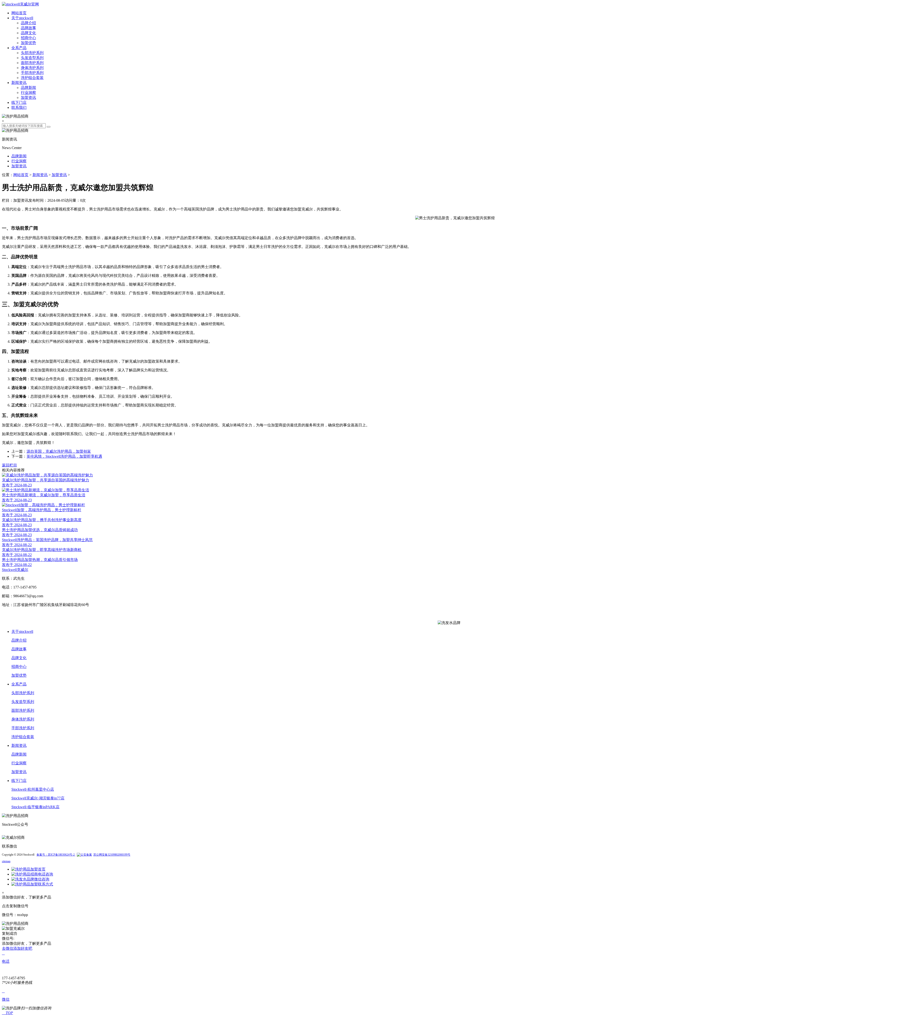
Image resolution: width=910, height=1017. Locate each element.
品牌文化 (28, 33)
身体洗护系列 (32, 68)
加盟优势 (28, 43)
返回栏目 (9, 465)
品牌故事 (28, 28)
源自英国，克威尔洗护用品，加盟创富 (59, 451)
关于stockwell (22, 18)
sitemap (6, 861)
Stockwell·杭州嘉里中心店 (32, 789)
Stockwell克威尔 (15, 570)
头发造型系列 (32, 58)
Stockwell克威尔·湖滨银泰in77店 (37, 798)
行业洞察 (28, 93)
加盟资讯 (28, 98)
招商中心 (28, 38)
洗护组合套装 (32, 78)
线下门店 (19, 102)
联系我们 (19, 107)
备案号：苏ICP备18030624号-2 (55, 854)
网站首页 (19, 13)
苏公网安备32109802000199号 (111, 854)
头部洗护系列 (32, 53)
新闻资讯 (19, 83)
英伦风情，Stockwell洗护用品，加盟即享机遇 (64, 456)
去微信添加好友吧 (17, 948)
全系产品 (19, 48)
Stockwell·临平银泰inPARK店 (35, 807)
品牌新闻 (28, 88)
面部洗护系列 (32, 63)
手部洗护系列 (32, 73)
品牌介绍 (28, 23)
